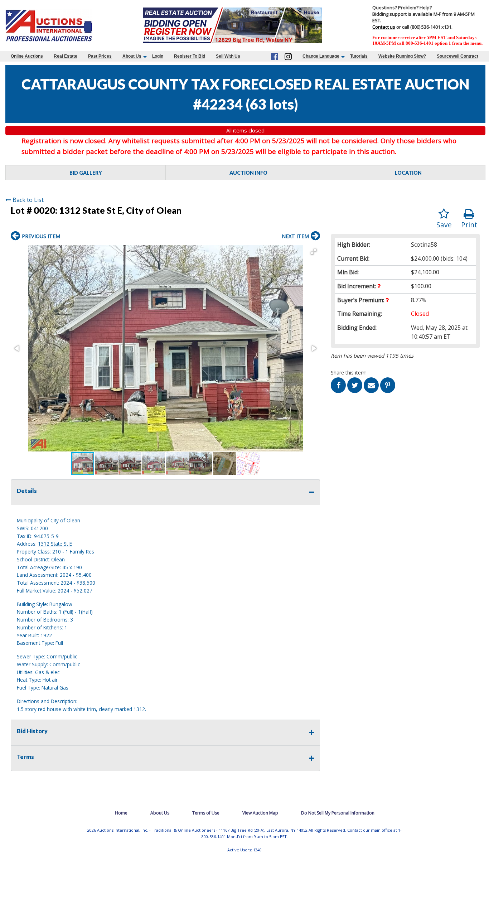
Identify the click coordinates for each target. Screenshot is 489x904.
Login (157, 56)
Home (121, 813)
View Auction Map (260, 813)
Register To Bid (189, 56)
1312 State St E (55, 543)
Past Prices (100, 56)
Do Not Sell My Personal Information (337, 813)
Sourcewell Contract (457, 56)
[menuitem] (26, 56)
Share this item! (349, 372)
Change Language (320, 56)
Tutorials (359, 56)
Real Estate (65, 56)
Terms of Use (205, 813)
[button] (313, 251)
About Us (131, 56)
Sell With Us (228, 56)
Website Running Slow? (402, 56)
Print (469, 224)
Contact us (383, 27)
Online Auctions (27, 56)
